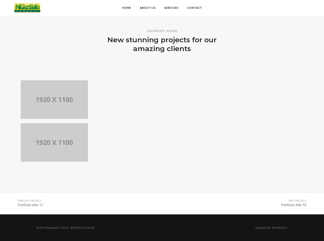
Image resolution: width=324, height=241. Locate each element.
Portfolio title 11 (30, 205)
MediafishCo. (280, 227)
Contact (194, 7)
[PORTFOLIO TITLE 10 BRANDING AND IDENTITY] (54, 99)
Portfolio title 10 (293, 205)
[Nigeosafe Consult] (27, 7)
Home (126, 7)
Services (171, 7)
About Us (147, 7)
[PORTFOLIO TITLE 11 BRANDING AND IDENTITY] (54, 142)
